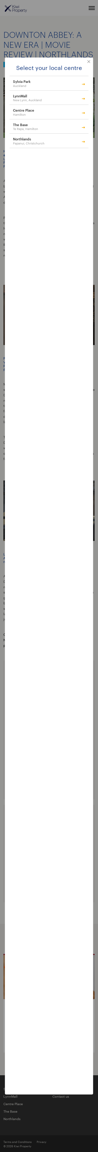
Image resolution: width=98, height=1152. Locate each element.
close (89, 62)
